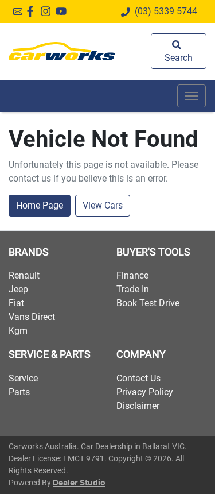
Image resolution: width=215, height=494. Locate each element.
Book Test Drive (147, 303)
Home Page (39, 205)
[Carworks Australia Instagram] (48, 11)
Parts (19, 392)
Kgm (18, 330)
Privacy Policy (144, 392)
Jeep (18, 289)
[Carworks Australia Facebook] (32, 11)
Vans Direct (32, 316)
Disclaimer (137, 405)
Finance (132, 275)
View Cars (103, 205)
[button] (191, 95)
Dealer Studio (79, 483)
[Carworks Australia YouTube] (63, 11)
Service (23, 378)
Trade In (132, 289)
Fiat (16, 303)
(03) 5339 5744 (166, 11)
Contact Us (138, 378)
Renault (24, 275)
